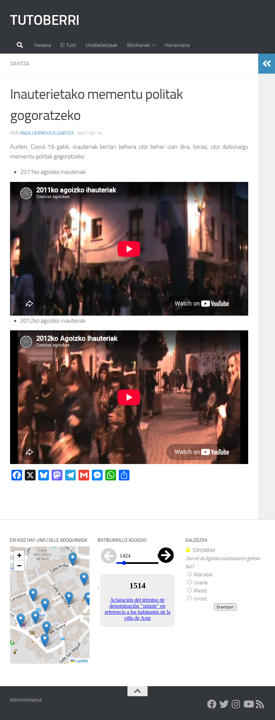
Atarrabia (202, 575)
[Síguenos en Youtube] (248, 704)
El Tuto (68, 45)
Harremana (177, 45)
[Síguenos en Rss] (260, 704)
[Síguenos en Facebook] (212, 704)
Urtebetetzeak (102, 45)
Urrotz (199, 599)
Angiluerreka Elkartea (47, 133)
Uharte (200, 583)
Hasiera (42, 45)
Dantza (20, 63)
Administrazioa (25, 700)
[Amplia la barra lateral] (266, 64)
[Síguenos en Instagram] (236, 704)
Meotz (199, 591)
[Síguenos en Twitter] (224, 704)
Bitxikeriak (138, 45)
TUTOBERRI (44, 20)
